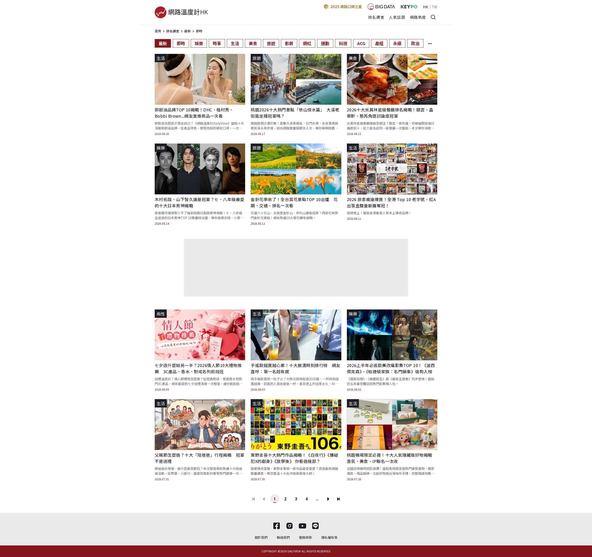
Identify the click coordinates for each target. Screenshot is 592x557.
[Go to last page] (338, 499)
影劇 (289, 43)
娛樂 (199, 43)
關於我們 (261, 537)
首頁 (158, 31)
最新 (187, 31)
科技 (343, 43)
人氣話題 (397, 17)
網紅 (307, 43)
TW (434, 6)
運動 (325, 43)
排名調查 (376, 17)
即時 (199, 31)
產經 (379, 43)
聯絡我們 (283, 537)
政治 (415, 43)
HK (425, 6)
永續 (397, 43)
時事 (217, 43)
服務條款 (305, 537)
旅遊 (271, 43)
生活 (235, 43)
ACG (361, 43)
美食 (253, 43)
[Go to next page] (328, 499)
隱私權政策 (329, 537)
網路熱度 (418, 17)
